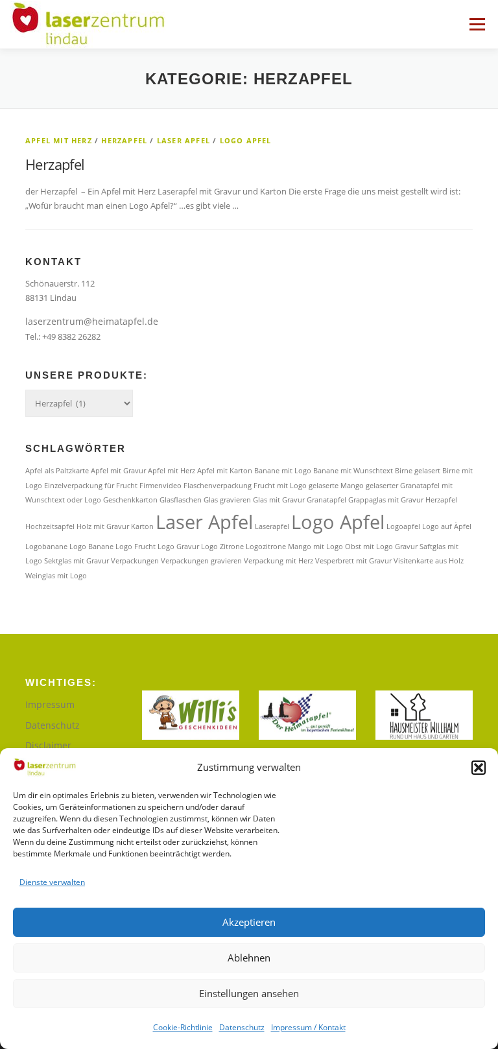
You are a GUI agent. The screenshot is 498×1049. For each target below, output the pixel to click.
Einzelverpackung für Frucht (90, 485)
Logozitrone (266, 546)
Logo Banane (91, 546)
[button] (478, 767)
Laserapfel (272, 526)
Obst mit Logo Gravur (381, 546)
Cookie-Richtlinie (183, 1027)
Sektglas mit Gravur (76, 560)
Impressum (50, 704)
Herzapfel (124, 140)
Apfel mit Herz (58, 140)
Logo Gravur (178, 546)
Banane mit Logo (282, 470)
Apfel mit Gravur (118, 470)
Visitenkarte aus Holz (429, 560)
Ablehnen (249, 957)
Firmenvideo (160, 485)
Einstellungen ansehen (249, 993)
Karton (142, 526)
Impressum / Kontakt (308, 1027)
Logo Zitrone (222, 546)
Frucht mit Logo (280, 485)
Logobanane (46, 546)
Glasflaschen (181, 499)
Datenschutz (242, 1027)
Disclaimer (48, 745)
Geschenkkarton (130, 499)
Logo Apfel (246, 140)
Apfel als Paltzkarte (57, 470)
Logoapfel (403, 526)
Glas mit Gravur (279, 499)
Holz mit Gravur (103, 526)
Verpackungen (135, 560)
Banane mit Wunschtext (353, 470)
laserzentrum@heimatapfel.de (91, 321)
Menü (477, 24)
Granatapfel (326, 499)
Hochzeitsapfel (50, 526)
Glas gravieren (227, 499)
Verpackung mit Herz (278, 560)
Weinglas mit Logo (56, 575)
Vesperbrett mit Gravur (353, 560)
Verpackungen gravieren (201, 560)
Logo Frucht (135, 546)
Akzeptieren (249, 921)
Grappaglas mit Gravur (385, 499)
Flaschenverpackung (218, 485)
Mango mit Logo (315, 546)
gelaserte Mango (336, 485)
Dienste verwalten (52, 882)
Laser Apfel (183, 140)
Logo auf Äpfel (446, 526)
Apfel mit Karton (224, 470)
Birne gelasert (417, 470)
